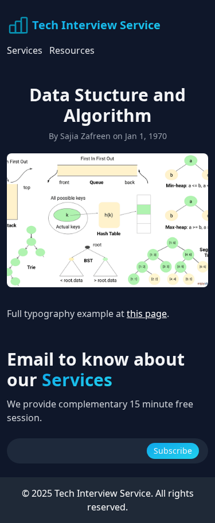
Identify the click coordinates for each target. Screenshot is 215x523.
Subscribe (173, 450)
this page (147, 313)
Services (24, 50)
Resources (72, 50)
